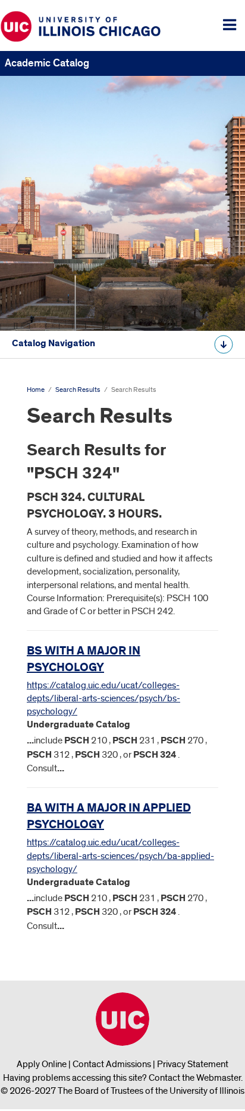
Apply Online (42, 1064)
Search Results (77, 389)
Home (36, 389)
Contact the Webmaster (195, 1078)
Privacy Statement (192, 1064)
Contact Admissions (112, 1064)
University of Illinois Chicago (122, 1019)
